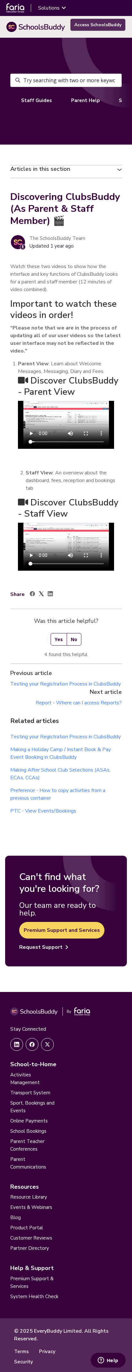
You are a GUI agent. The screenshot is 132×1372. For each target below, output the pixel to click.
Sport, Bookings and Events (32, 1107)
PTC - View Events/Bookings (43, 810)
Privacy (47, 1351)
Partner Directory (29, 1248)
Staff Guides (36, 100)
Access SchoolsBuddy (97, 25)
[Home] (35, 27)
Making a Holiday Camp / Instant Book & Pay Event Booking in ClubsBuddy (60, 753)
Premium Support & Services (32, 1282)
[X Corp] (41, 594)
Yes (59, 639)
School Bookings (28, 1131)
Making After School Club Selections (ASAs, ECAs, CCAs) (60, 773)
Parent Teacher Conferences (27, 1145)
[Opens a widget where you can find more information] (108, 1361)
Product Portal (26, 1228)
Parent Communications (28, 1163)
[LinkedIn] (50, 594)
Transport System (30, 1093)
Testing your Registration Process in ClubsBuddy (65, 683)
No (74, 639)
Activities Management (25, 1079)
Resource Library (28, 1197)
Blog (15, 1217)
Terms (21, 1351)
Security (23, 1362)
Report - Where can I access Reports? (79, 702)
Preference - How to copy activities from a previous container (57, 794)
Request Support (40, 947)
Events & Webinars (31, 1207)
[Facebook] (32, 594)
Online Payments (29, 1121)
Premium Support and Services (62, 930)
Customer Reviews (31, 1238)
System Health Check (34, 1296)
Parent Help (85, 100)
